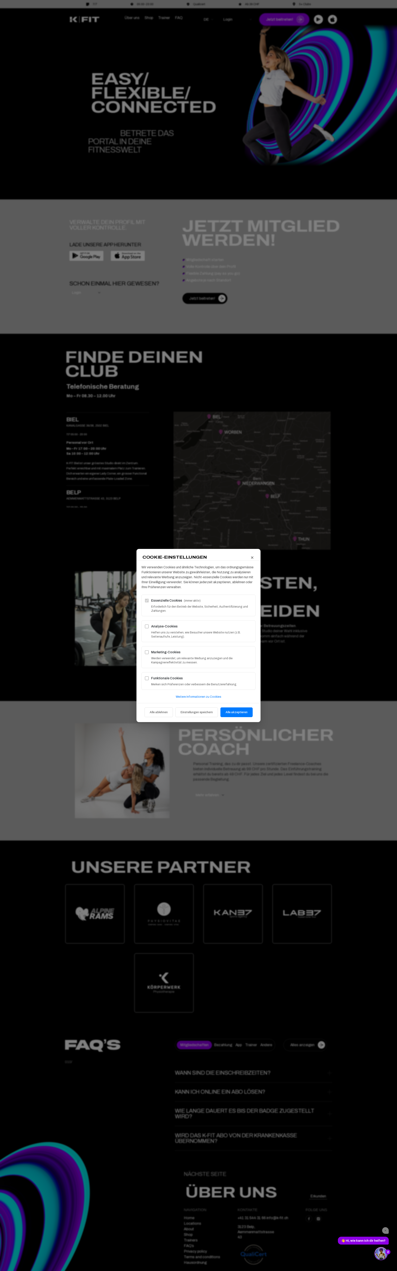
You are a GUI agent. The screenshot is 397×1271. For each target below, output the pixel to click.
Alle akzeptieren (237, 712)
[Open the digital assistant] (381, 1253)
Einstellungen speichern (197, 712)
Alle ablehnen (159, 712)
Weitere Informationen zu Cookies (198, 696)
